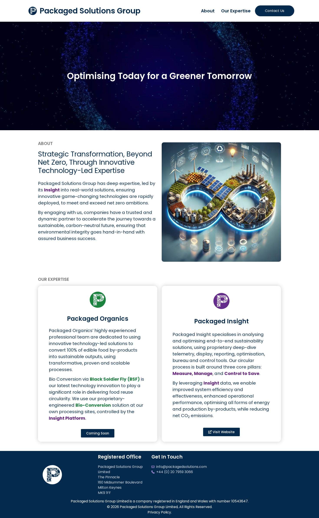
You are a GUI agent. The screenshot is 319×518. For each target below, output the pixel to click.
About (208, 11)
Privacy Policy (159, 512)
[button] (97, 433)
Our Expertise (236, 11)
